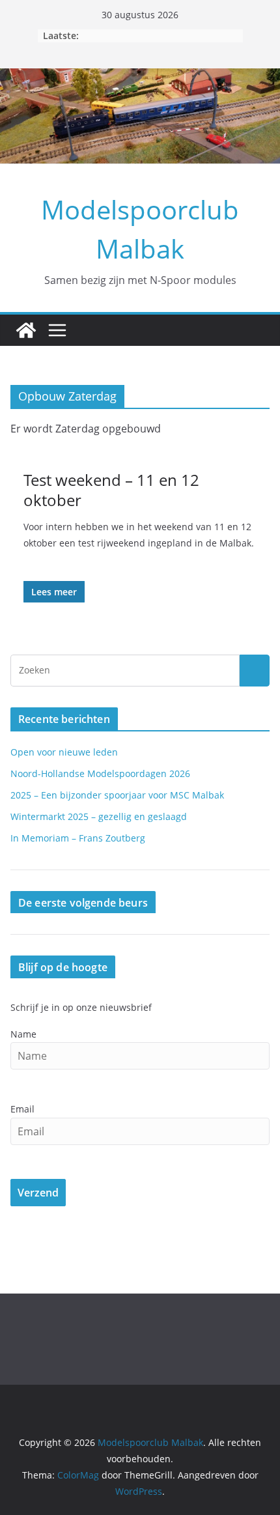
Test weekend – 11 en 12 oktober (111, 490)
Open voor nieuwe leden (64, 752)
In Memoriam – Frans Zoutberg (77, 838)
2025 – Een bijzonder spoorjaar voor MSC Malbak (117, 795)
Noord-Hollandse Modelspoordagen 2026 (100, 773)
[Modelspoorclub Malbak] (26, 330)
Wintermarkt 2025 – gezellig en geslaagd (98, 816)
